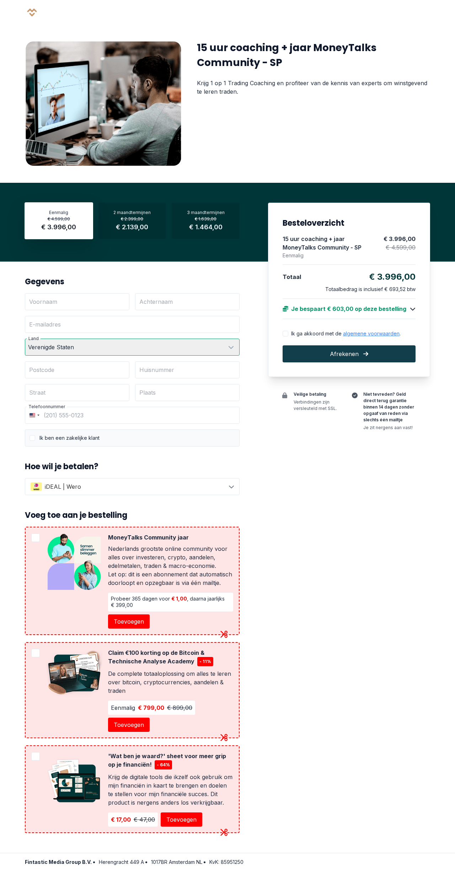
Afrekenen (345, 353)
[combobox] (33, 415)
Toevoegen (129, 621)
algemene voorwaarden (371, 333)
